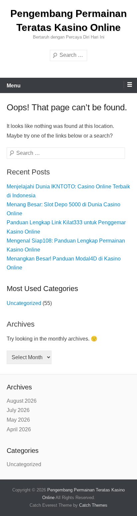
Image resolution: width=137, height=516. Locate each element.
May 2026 (18, 420)
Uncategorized (24, 303)
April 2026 (19, 429)
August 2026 (22, 401)
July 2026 (18, 410)
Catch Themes (93, 505)
